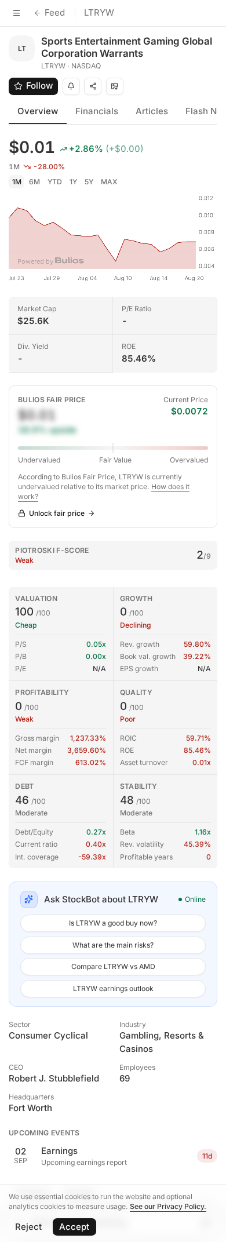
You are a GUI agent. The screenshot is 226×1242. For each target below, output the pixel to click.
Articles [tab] (152, 110)
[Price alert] (71, 86)
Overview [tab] (37, 110)
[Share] (92, 86)
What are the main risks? (113, 945)
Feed (55, 12)
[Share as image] (114, 86)
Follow (39, 85)
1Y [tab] (73, 181)
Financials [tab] (96, 110)
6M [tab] (34, 181)
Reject (28, 1226)
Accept (74, 1226)
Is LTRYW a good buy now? (113, 923)
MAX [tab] (109, 181)
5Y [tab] (89, 181)
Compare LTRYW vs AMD (113, 966)
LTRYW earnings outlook (113, 988)
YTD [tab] (55, 181)
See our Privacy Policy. (168, 1206)
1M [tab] (16, 181)
